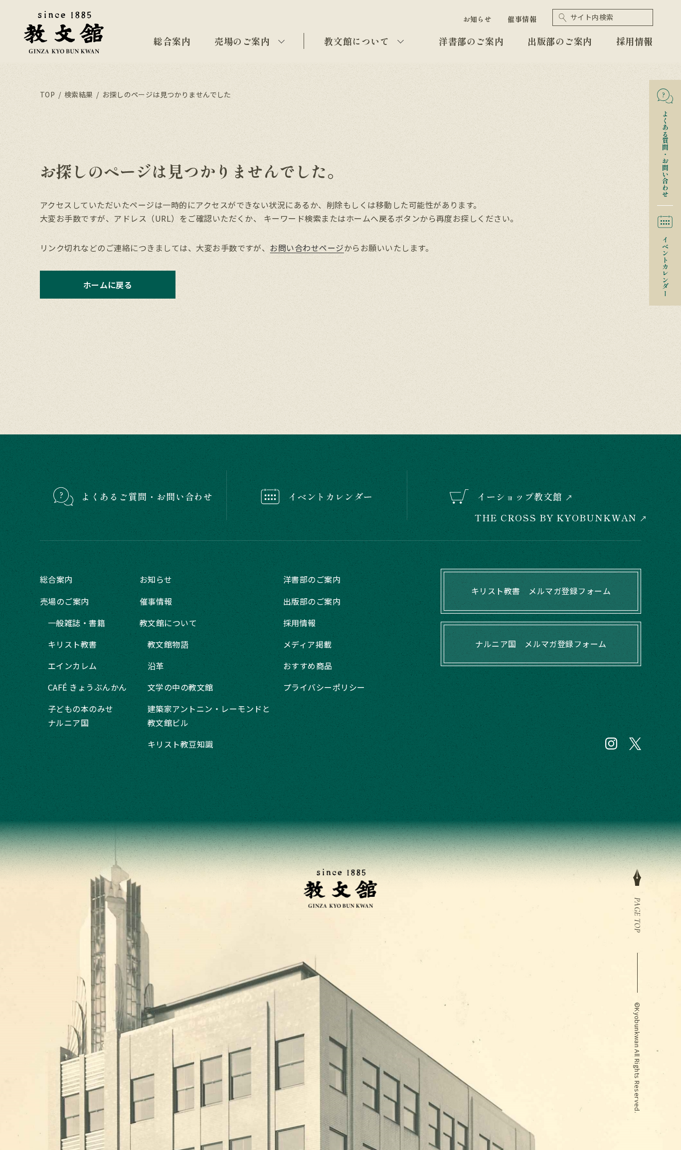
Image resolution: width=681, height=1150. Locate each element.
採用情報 (634, 40)
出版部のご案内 (559, 40)
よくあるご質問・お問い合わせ (147, 496)
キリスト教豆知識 (180, 744)
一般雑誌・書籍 (76, 623)
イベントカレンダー (665, 263)
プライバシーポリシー (324, 687)
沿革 (156, 666)
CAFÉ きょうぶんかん (87, 687)
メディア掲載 (307, 644)
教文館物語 (168, 644)
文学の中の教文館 (180, 687)
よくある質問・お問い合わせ (665, 150)
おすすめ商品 (308, 666)
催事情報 (522, 19)
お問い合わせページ (306, 248)
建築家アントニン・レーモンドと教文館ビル (209, 715)
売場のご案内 (242, 40)
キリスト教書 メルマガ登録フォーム (541, 591)
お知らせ (477, 19)
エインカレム (72, 666)
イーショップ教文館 (519, 496)
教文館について (356, 40)
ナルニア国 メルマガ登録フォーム (541, 644)
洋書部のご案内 (471, 40)
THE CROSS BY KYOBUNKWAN (556, 517)
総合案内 (172, 40)
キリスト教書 (72, 644)
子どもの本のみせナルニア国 (81, 715)
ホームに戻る (108, 285)
